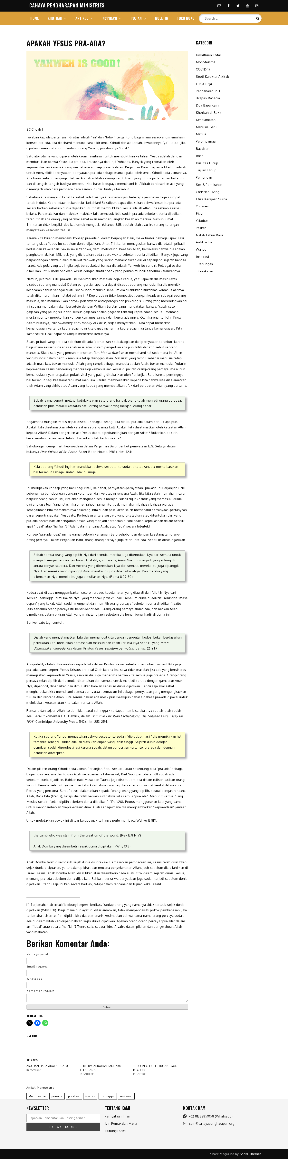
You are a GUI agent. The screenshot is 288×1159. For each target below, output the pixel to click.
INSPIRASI (109, 18)
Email (37, 966)
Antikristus (204, 242)
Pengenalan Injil (208, 91)
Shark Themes (251, 1154)
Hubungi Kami (115, 1131)
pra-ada (57, 1096)
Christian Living (207, 192)
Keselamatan (206, 120)
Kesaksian (204, 271)
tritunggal (108, 1096)
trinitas (90, 1096)
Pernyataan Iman (117, 1116)
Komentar (40, 991)
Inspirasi (202, 257)
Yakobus (202, 221)
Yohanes (202, 206)
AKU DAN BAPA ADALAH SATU (47, 1066)
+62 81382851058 (200, 1116)
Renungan (204, 264)
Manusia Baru (206, 127)
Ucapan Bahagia (208, 98)
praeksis (74, 1096)
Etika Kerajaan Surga (211, 199)
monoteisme (37, 1096)
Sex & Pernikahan (209, 185)
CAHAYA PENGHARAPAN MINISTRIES (66, 5)
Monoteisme (45, 1087)
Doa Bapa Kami (207, 105)
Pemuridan (204, 177)
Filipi (199, 213)
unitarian (126, 1096)
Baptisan (202, 149)
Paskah (201, 228)
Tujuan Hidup (206, 170)
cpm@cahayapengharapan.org (211, 1124)
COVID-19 (203, 69)
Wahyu (201, 249)
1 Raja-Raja (204, 84)
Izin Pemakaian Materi (122, 1124)
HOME (34, 18)
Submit (107, 1007)
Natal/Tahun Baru (209, 235)
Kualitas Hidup (207, 163)
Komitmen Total (208, 55)
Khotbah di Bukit (209, 113)
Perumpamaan (206, 141)
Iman (200, 156)
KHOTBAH (55, 18)
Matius (201, 134)
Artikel (30, 1087)
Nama (37, 954)
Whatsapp (34, 978)
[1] (154, 820)
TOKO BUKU (186, 18)
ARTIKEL (81, 18)
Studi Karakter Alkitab (212, 77)
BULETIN (161, 18)
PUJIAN (136, 18)
